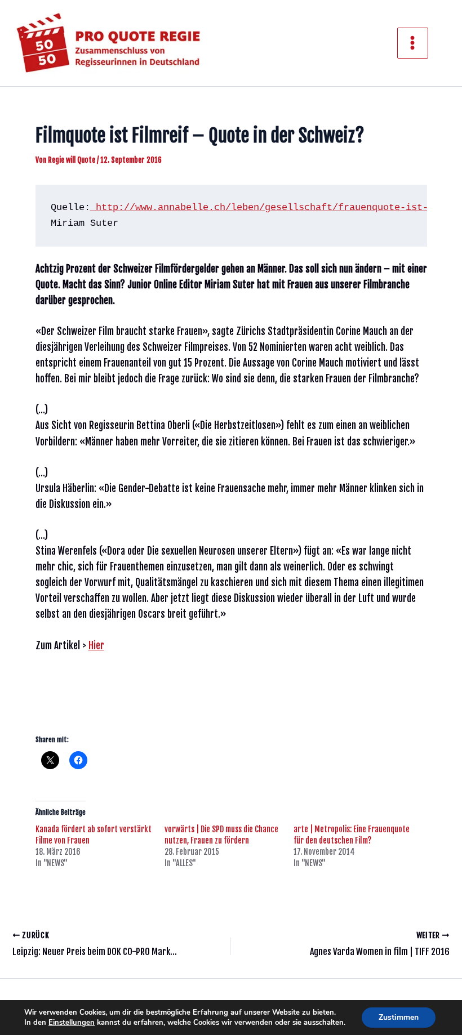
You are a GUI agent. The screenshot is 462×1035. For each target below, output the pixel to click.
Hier (96, 646)
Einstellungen (71, 1023)
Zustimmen (399, 1017)
